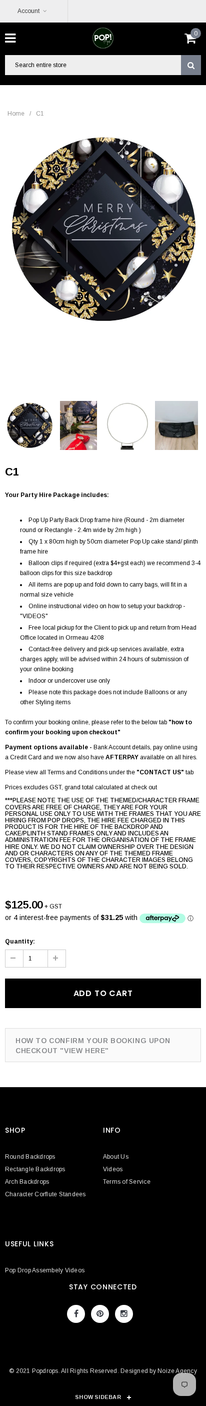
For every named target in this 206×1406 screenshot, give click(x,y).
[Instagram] (124, 1314)
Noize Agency (177, 1370)
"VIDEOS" (34, 616)
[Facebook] (76, 1314)
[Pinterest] (100, 1314)
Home (16, 113)
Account (29, 11)
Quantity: (20, 941)
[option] (103, 229)
